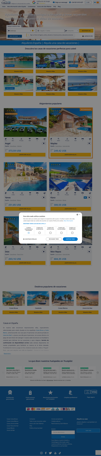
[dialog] (50, 228)
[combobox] (77, 214)
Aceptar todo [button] (70, 239)
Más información (68, 221)
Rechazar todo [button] (54, 239)
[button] (50, 223)
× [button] (79, 214)
